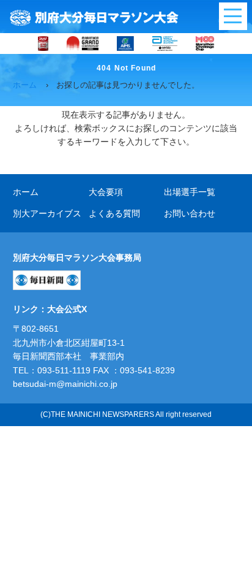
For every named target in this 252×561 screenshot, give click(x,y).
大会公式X (67, 309)
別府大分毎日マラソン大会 (94, 21)
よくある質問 (114, 213)
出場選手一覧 (189, 192)
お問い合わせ (189, 213)
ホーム (26, 192)
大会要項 (106, 192)
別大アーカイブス (47, 213)
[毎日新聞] (47, 283)
